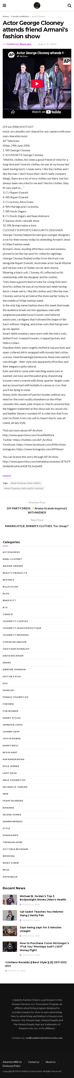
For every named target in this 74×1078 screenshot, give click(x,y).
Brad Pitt (9, 600)
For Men (8, 704)
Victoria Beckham (15, 849)
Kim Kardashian (13, 759)
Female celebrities (20, 16)
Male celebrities (14, 780)
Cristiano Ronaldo (16, 648)
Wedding (9, 856)
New (5, 793)
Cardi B (8, 614)
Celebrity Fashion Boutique (22, 628)
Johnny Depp (11, 731)
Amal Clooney (38, 16)
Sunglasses (10, 835)
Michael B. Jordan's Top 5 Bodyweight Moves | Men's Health (43, 898)
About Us (51, 1061)
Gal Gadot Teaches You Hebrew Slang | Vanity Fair (41, 913)
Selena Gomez (12, 814)
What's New (11, 862)
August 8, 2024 (47, 44)
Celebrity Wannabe (18, 44)
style (6, 828)
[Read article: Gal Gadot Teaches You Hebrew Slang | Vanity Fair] (10, 915)
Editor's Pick (12, 676)
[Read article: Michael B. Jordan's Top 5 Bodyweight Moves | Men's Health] (10, 900)
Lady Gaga (10, 773)
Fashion (8, 690)
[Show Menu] (4, 5)
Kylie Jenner (11, 766)
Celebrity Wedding (16, 635)
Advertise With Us (12, 1061)
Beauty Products (15, 573)
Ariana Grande (13, 565)
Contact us (33, 1061)
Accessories (11, 552)
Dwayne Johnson (14, 669)
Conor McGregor (15, 642)
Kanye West (11, 745)
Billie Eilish (10, 586)
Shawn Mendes (12, 821)
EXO (5, 683)
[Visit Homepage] (37, 5)
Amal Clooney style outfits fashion (23, 488)
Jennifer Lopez (13, 724)
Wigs (6, 869)
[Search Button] (69, 5)
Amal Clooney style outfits (26, 483)
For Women (10, 711)
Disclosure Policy (11, 1065)
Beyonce (8, 579)
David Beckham (13, 655)
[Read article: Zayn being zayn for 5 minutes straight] (10, 931)
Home (6, 16)
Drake (7, 662)
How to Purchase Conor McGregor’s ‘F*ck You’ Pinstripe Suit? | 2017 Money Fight (44, 947)
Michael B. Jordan (15, 787)
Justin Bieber (12, 738)
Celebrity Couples (15, 621)
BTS (5, 607)
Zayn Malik (10, 876)
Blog (6, 593)
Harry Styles (12, 717)
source (7, 475)
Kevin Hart (10, 752)
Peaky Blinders (13, 800)
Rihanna (8, 807)
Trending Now (12, 842)
